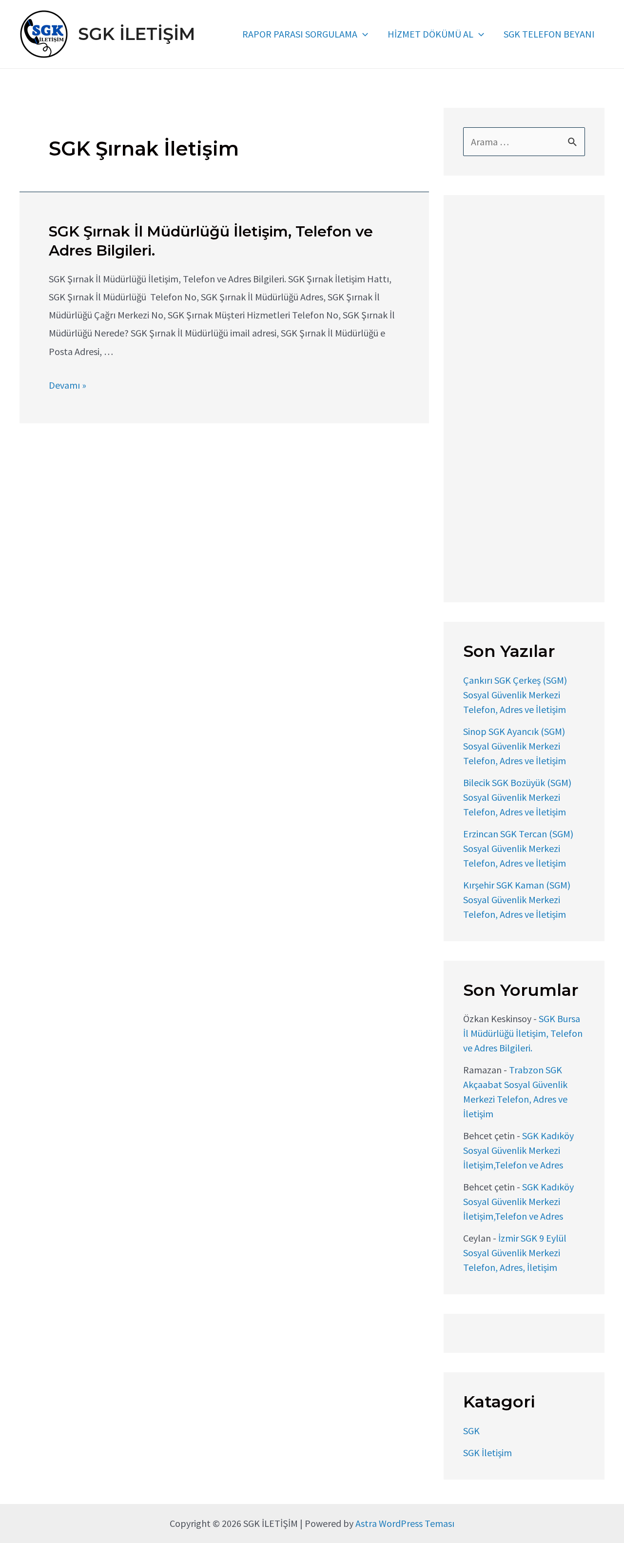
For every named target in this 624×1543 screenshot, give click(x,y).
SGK (471, 1430)
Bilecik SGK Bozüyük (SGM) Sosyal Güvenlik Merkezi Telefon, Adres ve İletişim (517, 797)
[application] (362, 34)
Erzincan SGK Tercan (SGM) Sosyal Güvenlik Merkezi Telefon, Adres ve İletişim (518, 848)
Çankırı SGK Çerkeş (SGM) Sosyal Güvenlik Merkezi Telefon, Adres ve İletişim (515, 694)
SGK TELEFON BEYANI (549, 34)
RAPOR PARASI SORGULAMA (299, 34)
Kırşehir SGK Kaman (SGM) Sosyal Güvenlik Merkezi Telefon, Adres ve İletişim (516, 899)
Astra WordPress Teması (404, 1523)
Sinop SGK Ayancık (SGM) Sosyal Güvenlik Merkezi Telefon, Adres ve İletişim (514, 746)
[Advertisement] (524, 400)
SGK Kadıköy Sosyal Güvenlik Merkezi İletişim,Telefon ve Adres (518, 1150)
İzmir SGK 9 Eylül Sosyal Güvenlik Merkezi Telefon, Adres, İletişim (514, 1252)
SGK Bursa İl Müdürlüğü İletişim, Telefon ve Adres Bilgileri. (523, 1033)
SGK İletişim (487, 1452)
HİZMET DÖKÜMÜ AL (430, 34)
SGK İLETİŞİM (136, 33)
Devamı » (67, 385)
